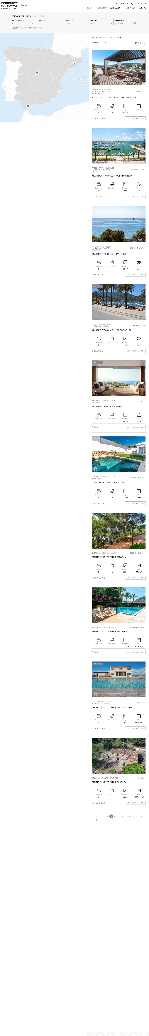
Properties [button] (101, 8)
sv (119, 4)
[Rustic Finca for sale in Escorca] (119, 756)
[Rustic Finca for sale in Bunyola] (119, 531)
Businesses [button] (115, 8)
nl (124, 4)
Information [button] (129, 8)
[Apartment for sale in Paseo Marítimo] (119, 146)
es (113, 4)
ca (127, 4)
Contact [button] (143, 8)
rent (42, 16)
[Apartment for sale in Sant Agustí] (119, 224)
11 (141, 816)
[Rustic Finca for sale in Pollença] (119, 605)
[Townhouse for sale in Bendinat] (119, 454)
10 (137, 816)
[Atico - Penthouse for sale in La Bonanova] (119, 68)
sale (35, 16)
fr (121, 4)
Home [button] (90, 8)
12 (96, 820)
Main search (21, 28)
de (116, 4)
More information (135, 118)
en (111, 4)
